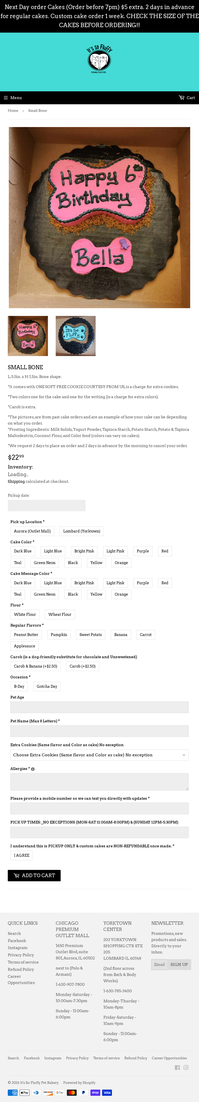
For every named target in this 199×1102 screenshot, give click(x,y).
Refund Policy (21, 969)
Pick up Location (27, 522)
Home (13, 111)
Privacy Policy (21, 955)
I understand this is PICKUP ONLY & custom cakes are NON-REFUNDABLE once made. (92, 846)
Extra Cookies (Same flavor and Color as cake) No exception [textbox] (67, 745)
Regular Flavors (27, 625)
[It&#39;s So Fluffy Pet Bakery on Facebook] (177, 1068)
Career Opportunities (169, 1058)
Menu (16, 97)
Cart (190, 97)
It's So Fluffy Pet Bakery (39, 1083)
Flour (17, 605)
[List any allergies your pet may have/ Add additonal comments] (33, 769)
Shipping (16, 481)
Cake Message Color (31, 574)
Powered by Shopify (79, 1083)
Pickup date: (19, 495)
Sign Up (179, 964)
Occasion (20, 677)
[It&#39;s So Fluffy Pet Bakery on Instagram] (186, 1068)
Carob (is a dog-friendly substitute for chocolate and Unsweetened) (73, 657)
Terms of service (23, 962)
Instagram (17, 947)
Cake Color (22, 542)
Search (14, 933)
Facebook (17, 940)
